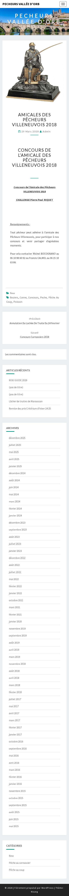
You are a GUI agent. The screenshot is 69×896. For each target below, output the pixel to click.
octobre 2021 (16, 600)
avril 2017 (14, 713)
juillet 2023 (15, 543)
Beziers (14, 297)
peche (43, 297)
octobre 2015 (16, 798)
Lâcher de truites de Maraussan (26, 401)
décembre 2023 (17, 522)
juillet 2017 (15, 699)
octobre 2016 (16, 741)
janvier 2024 (15, 515)
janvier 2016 (15, 783)
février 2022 (15, 586)
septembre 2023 (18, 529)
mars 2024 (14, 501)
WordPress (47, 887)
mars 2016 (14, 769)
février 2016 (15, 776)
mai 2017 (14, 706)
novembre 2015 (17, 790)
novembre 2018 (17, 663)
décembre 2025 (17, 437)
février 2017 (15, 727)
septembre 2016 (18, 748)
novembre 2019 (17, 628)
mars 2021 (14, 607)
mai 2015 (14, 826)
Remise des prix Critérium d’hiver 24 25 (30, 408)
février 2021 (15, 614)
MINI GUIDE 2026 (18, 380)
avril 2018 (14, 677)
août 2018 (14, 670)
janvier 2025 (15, 466)
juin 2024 (13, 487)
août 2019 (14, 642)
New (12, 293)
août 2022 (14, 564)
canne (23, 297)
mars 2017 (14, 720)
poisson (17, 301)
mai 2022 (14, 579)
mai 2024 (14, 494)
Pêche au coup (16, 869)
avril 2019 (14, 649)
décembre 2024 (17, 473)
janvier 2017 (15, 734)
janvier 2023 (15, 550)
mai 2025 (14, 452)
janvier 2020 (15, 621)
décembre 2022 (17, 557)
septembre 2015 (18, 805)
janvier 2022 (15, 593)
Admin (47, 131)
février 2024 (15, 508)
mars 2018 (14, 685)
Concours (33, 297)
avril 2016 (14, 762)
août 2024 (14, 480)
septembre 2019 (18, 635)
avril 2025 (14, 459)
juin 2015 (13, 819)
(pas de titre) (16, 387)
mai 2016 (14, 755)
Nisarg (34, 891)
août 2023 (14, 536)
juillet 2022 (15, 572)
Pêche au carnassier (19, 862)
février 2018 (15, 692)
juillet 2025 (15, 444)
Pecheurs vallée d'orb (20, 4)
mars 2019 (14, 656)
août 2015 (14, 812)
